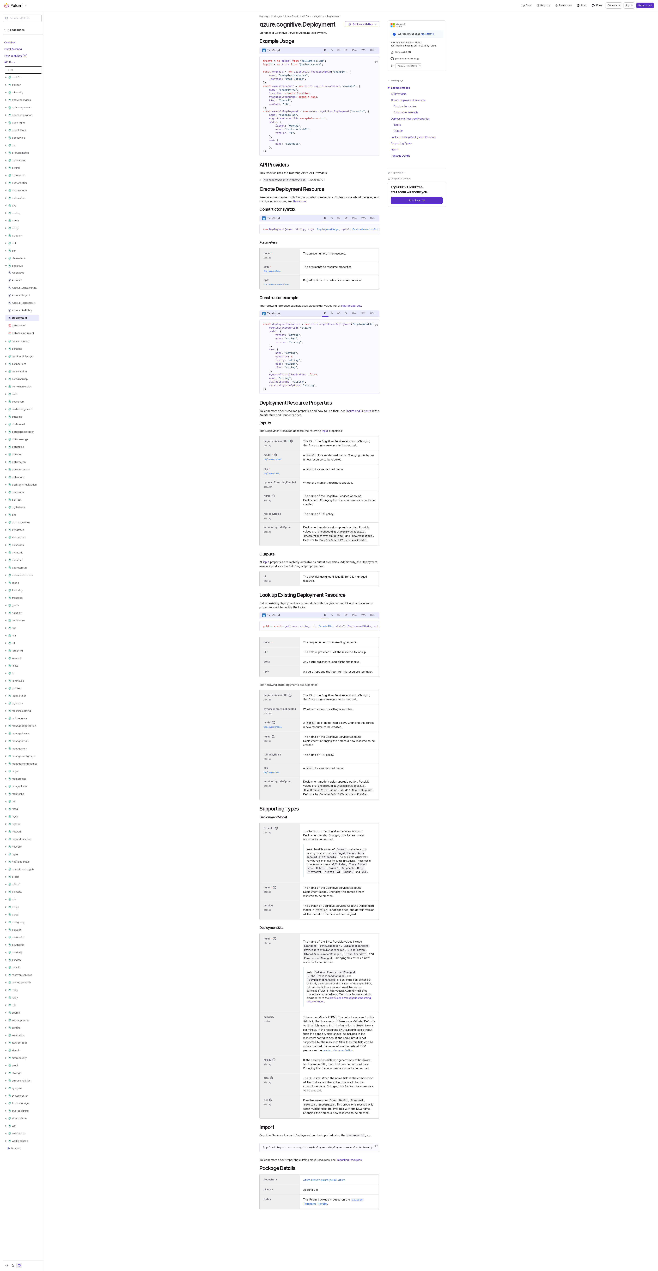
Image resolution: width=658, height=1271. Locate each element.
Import (394, 149)
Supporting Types (401, 143)
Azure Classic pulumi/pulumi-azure (324, 1180)
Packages (276, 16)
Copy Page (397, 172)
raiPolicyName (272, 513)
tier (266, 1099)
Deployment (333, 16)
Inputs (397, 124)
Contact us (613, 5)
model (267, 454)
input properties (351, 305)
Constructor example (406, 112)
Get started (645, 5)
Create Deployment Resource (408, 100)
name (267, 495)
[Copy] (376, 62)
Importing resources (349, 1160)
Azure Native (427, 34)
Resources (299, 201)
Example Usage (400, 87)
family (267, 1059)
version (268, 905)
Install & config (13, 49)
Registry (545, 5)
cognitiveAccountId (275, 441)
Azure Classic (292, 16)
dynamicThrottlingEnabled (280, 482)
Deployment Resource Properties (410, 118)
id (265, 576)
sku (266, 469)
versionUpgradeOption (277, 527)
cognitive (319, 16)
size (266, 1077)
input (325, 431)
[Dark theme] (13, 1265)
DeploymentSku (271, 473)
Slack (584, 5)
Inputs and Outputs (358, 411)
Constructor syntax (405, 106)
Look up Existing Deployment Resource (413, 137)
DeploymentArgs (328, 229)
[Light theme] (7, 1265)
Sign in (629, 5)
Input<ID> (325, 626)
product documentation (338, 1050)
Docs (529, 5)
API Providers (398, 93)
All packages (16, 30)
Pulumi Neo (565, 5)
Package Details (400, 155)
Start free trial (416, 200)
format (268, 828)
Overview (9, 42)
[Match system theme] (19, 1265)
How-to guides (15, 55)
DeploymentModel (273, 459)
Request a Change (401, 178)
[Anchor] (338, 24)
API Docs (9, 62)
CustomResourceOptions (368, 229)
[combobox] (22, 18)
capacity (269, 1016)
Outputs (398, 130)
